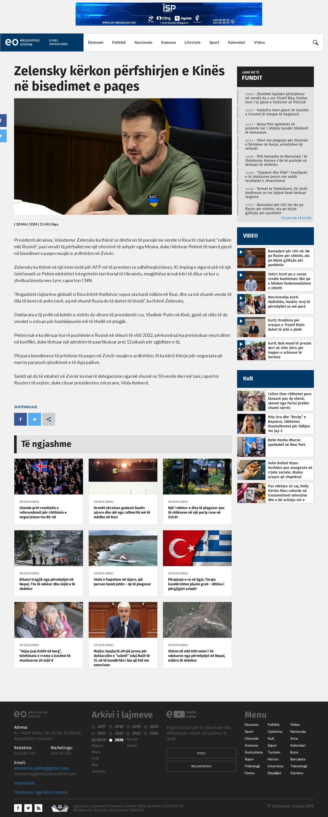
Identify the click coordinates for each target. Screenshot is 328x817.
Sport (214, 42)
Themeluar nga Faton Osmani (41, 792)
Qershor (99, 771)
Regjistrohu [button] (201, 766)
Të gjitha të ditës (296, 218)
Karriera (296, 773)
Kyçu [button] (201, 753)
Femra (249, 773)
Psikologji (252, 766)
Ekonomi (95, 42)
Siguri (272, 745)
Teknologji (298, 766)
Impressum (24, 783)
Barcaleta (297, 759)
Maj (95, 765)
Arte (294, 738)
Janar (96, 739)
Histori (273, 759)
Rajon (249, 759)
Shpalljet (274, 773)
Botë (294, 752)
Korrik (132, 739)
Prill (95, 758)
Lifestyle (192, 42)
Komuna (168, 42)
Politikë (119, 42)
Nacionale (143, 42)
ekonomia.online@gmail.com (41, 768)
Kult (271, 738)
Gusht (132, 745)
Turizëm (274, 752)
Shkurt (97, 745)
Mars (96, 752)
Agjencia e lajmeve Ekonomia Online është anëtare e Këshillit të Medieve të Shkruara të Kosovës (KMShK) (128, 808)
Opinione (275, 731)
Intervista (275, 766)
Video (259, 42)
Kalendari (236, 42)
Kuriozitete (254, 752)
